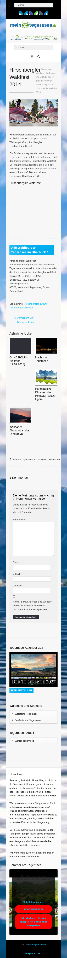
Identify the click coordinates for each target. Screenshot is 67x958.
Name (16, 562)
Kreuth (43, 303)
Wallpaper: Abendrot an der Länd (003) (19, 430)
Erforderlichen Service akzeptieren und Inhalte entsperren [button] (33, 922)
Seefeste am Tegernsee (28, 720)
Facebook (21, 13)
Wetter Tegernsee (24, 740)
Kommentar (19, 519)
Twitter (26, 13)
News (38, 84)
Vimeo (31, 13)
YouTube (36, 13)
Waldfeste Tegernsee (26, 713)
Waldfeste (27, 307)
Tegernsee (48, 84)
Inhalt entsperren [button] (34, 908)
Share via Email (25, 322)
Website (17, 585)
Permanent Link (25, 317)
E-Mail (16, 573)
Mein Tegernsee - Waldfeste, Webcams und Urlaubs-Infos (45, 73)
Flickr (41, 13)
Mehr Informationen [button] (33, 902)
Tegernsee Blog (43, 81)
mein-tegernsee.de (37, 944)
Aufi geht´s (30, 953)
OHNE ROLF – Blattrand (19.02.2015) (18, 361)
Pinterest (46, 13)
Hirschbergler (31, 303)
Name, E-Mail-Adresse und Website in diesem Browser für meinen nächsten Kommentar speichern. (32, 605)
